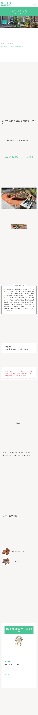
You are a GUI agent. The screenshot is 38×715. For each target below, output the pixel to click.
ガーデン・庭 (9, 453)
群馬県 (28, 455)
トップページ (4, 43)
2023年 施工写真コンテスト (13, 455)
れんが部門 (20, 453)
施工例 (11, 43)
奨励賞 (28, 453)
